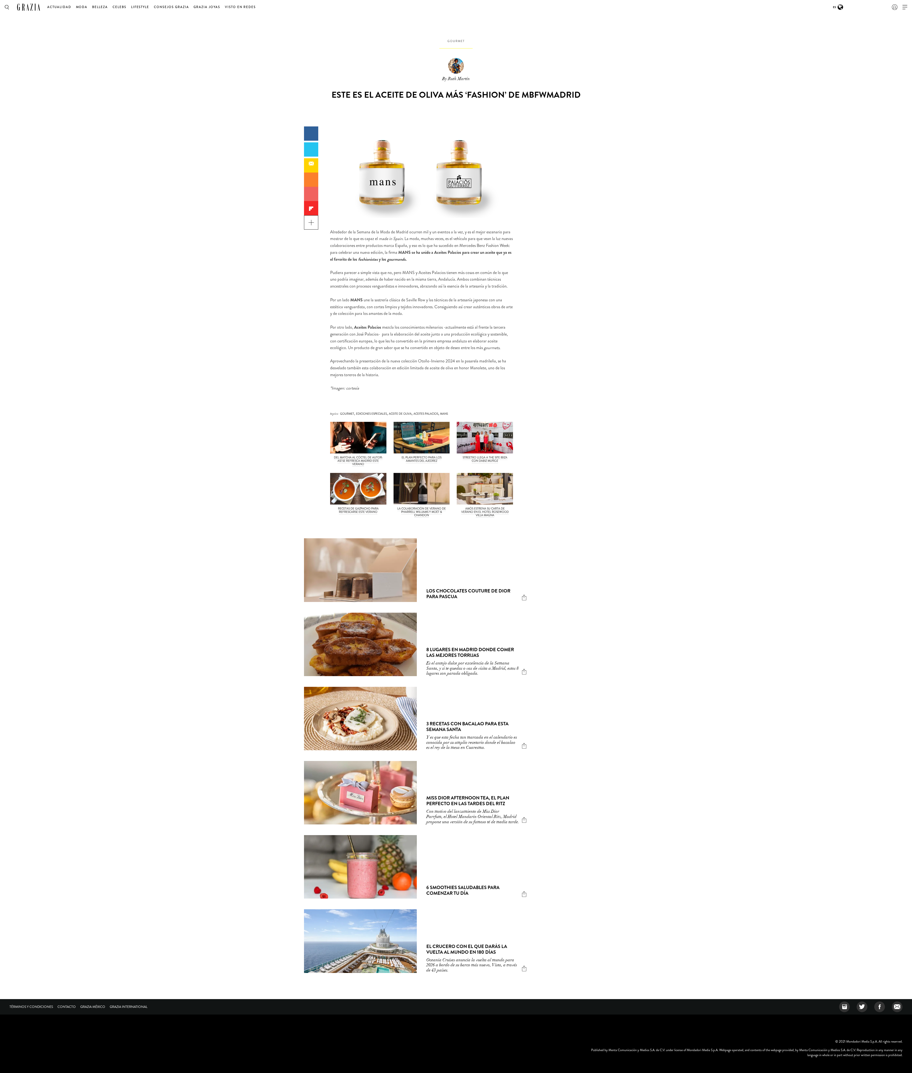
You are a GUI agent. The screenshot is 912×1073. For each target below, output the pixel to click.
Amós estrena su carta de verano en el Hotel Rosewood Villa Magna (485, 511)
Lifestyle (140, 7)
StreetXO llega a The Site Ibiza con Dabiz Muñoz (485, 459)
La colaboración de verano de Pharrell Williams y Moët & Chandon (421, 511)
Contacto (66, 1006)
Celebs (119, 7)
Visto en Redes (240, 7)
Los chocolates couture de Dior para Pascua (468, 593)
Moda (82, 7)
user (895, 7)
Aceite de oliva (400, 414)
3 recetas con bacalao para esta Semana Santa (467, 726)
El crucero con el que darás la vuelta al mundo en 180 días (466, 949)
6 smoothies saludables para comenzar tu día (462, 890)
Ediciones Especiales (371, 414)
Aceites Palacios (425, 414)
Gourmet (456, 41)
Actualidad (59, 7)
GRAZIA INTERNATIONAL (128, 1006)
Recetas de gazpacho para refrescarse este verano (358, 510)
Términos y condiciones (31, 1006)
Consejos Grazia (171, 7)
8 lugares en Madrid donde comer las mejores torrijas (470, 652)
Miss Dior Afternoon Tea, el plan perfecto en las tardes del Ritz (467, 800)
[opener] (904, 7)
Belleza (100, 7)
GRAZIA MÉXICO (92, 1006)
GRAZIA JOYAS (207, 7)
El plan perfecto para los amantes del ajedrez (422, 459)
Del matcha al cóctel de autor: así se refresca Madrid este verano (358, 460)
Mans (444, 414)
